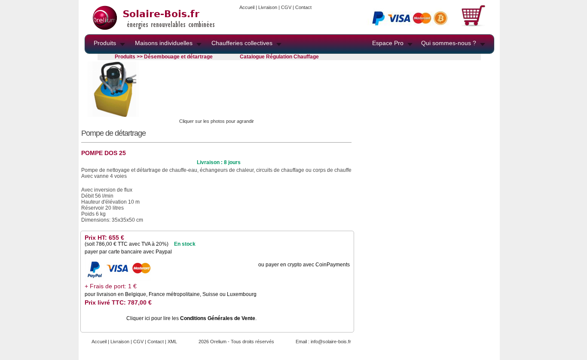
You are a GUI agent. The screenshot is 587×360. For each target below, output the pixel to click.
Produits (105, 43)
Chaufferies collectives (241, 43)
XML (172, 341)
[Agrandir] (113, 86)
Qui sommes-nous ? (448, 43)
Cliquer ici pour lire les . (191, 318)
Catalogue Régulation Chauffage (279, 57)
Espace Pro (388, 43)
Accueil (246, 7)
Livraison (267, 7)
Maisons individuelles (164, 43)
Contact (303, 7)
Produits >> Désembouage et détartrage (164, 57)
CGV (286, 7)
